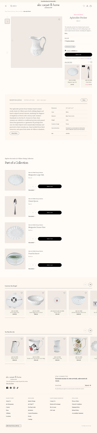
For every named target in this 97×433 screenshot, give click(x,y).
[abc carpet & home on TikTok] (17, 387)
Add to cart (78, 54)
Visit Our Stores (10, 383)
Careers (8, 407)
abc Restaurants (10, 404)
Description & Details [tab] (16, 100)
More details (31, 190)
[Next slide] (7, 53)
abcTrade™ (31, 404)
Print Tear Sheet (41, 100)
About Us (8, 401)
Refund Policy (75, 410)
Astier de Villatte (19, 11)
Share (84, 100)
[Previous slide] (7, 17)
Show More (14, 133)
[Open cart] (90, 6)
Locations (8, 416)
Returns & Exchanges (55, 404)
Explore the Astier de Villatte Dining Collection (19, 158)
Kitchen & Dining (11, 11)
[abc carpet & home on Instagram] (14, 387)
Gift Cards (52, 410)
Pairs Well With (68, 62)
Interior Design (31, 401)
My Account (53, 407)
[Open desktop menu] (6, 6)
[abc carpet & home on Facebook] (7, 387)
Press (7, 410)
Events (29, 416)
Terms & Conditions (77, 404)
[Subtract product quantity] (35, 186)
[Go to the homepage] (48, 7)
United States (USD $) (13, 425)
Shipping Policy (76, 407)
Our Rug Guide (32, 407)
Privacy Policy (75, 401)
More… (66, 33)
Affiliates (8, 413)
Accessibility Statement (77, 413)
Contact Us (52, 401)
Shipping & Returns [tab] (29, 100)
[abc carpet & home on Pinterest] (11, 387)
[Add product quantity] (30, 186)
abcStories (30, 410)
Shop (6, 11)
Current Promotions (32, 413)
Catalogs (30, 419)
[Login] (87, 6)
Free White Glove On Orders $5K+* (48, 1)
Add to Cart (50, 186)
